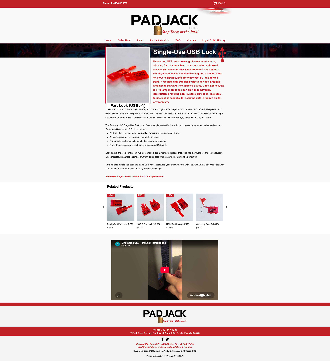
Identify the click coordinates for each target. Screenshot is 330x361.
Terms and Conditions (156, 356)
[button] (220, 3)
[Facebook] (162, 339)
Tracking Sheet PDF (175, 356)
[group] (165, 212)
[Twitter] (167, 339)
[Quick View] (209, 207)
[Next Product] (226, 207)
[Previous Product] (103, 207)
